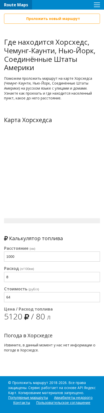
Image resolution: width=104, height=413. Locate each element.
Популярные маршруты (28, 397)
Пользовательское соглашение (63, 402)
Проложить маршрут (30, 382)
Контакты (21, 402)
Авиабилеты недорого (73, 397)
